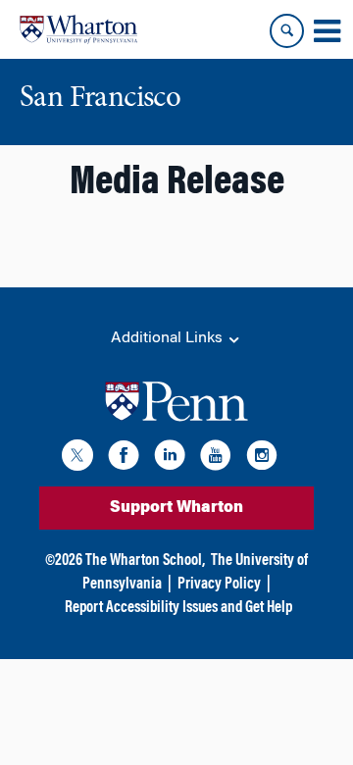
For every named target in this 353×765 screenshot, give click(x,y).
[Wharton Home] (78, 29)
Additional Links (169, 338)
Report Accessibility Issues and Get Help (178, 608)
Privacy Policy (219, 584)
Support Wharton (176, 508)
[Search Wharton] (287, 31)
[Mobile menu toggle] (326, 31)
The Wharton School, (145, 561)
